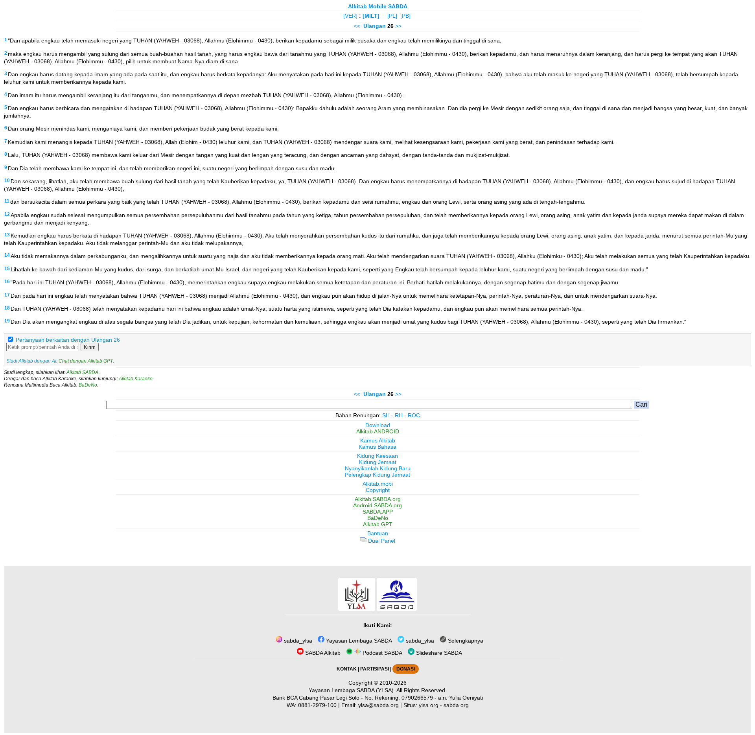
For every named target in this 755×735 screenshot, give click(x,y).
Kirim (90, 347)
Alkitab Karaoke (136, 378)
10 (7, 180)
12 (7, 214)
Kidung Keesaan (377, 456)
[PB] (405, 16)
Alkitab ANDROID (377, 431)
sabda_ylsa (297, 640)
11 (6, 201)
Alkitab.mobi (378, 484)
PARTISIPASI (374, 669)
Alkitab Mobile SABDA (377, 6)
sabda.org (456, 705)
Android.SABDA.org (377, 505)
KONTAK (347, 669)
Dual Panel (380, 541)
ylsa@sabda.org (378, 705)
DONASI (405, 669)
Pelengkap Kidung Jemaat (377, 475)
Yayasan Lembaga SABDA (358, 640)
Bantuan (377, 533)
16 (7, 281)
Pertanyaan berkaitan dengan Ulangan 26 (68, 340)
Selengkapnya (464, 640)
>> (398, 26)
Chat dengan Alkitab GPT (86, 361)
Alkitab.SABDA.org (378, 499)
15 (7, 268)
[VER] (350, 16)
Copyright (378, 490)
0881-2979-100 (317, 705)
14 (7, 255)
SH (386, 415)
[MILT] (371, 16)
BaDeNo (88, 385)
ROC (414, 415)
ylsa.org (428, 705)
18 (7, 308)
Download (377, 425)
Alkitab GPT (377, 524)
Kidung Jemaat (377, 462)
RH (399, 415)
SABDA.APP (378, 511)
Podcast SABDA (381, 653)
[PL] (392, 16)
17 (7, 295)
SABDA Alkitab (322, 653)
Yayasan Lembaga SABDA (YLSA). (352, 690)
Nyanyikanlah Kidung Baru (378, 468)
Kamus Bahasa (377, 447)
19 (7, 321)
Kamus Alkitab (377, 440)
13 (7, 234)
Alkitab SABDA (82, 372)
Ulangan (374, 26)
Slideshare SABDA (438, 653)
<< (357, 26)
